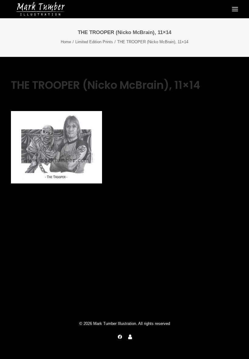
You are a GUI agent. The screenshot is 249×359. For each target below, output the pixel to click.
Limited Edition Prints (94, 42)
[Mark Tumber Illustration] (40, 9)
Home (66, 42)
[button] (235, 9)
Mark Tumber (83, 99)
